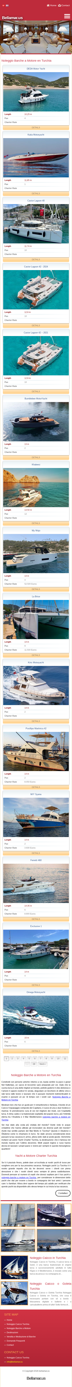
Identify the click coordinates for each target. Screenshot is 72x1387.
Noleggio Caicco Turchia (18, 1324)
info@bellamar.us (15, 1362)
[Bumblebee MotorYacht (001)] (36, 421)
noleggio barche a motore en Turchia (19, 1177)
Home (53, 5)
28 (34, 1064)
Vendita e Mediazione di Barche (21, 1337)
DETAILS (36, 127)
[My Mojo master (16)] (36, 553)
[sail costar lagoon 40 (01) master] (36, 223)
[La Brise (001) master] (36, 619)
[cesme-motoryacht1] (36, 751)
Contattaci (63, 1193)
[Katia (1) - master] (36, 157)
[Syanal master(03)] (36, 817)
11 (65, 1058)
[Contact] (54, 1240)
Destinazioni (12, 1332)
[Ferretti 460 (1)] (36, 883)
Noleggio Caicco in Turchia (48, 1258)
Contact (65, 5)
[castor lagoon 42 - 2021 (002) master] (36, 355)
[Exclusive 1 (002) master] (36, 949)
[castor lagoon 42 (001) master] (36, 289)
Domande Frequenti (16, 1341)
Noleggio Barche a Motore (19, 1328)
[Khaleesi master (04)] (36, 487)
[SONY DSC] (36, 685)
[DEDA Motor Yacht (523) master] (36, 91)
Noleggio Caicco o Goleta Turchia (50, 1286)
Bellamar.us (12, 17)
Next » (43, 1064)
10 (58, 1058)
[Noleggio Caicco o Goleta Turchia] (18, 1215)
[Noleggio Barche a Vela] (54, 1215)
